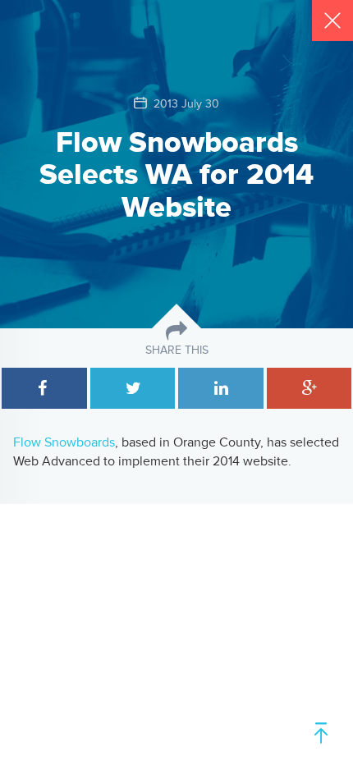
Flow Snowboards (64, 442)
